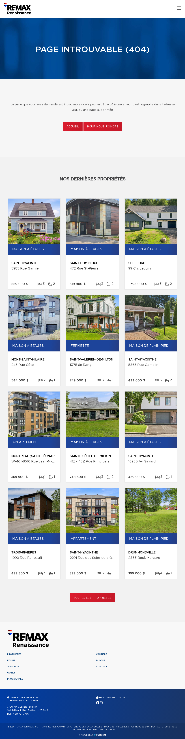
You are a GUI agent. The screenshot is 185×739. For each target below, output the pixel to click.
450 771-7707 (21, 714)
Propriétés (14, 654)
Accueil (72, 126)
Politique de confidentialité (147, 727)
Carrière (101, 654)
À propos (13, 667)
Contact (101, 667)
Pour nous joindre (103, 126)
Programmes (15, 679)
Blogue (101, 660)
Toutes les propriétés (93, 598)
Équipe (11, 660)
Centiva (100, 734)
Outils (11, 673)
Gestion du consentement (100, 729)
